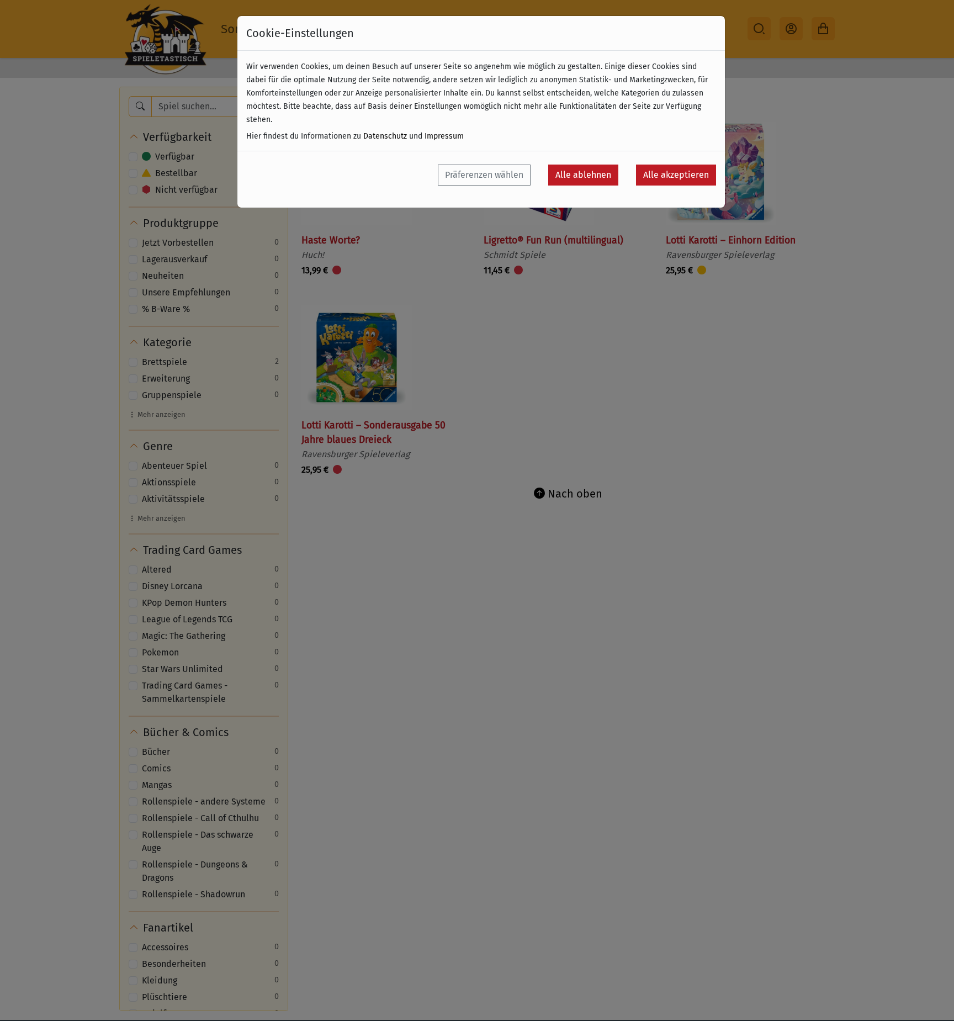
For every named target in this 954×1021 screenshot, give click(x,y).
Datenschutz (385, 136)
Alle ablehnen (583, 175)
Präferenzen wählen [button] (484, 175)
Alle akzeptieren (676, 175)
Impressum (444, 136)
